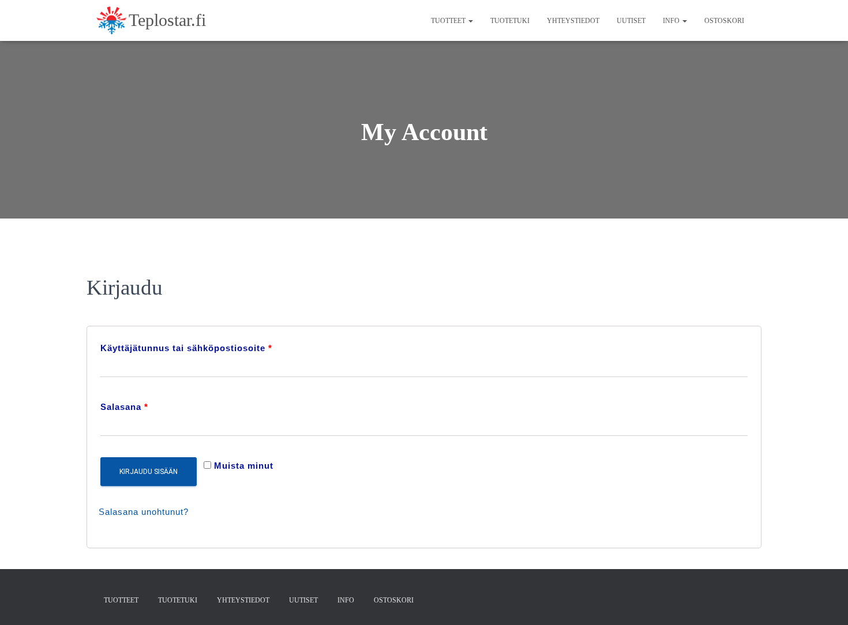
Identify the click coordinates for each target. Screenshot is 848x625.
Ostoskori (724, 21)
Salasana (124, 407)
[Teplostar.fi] (151, 20)
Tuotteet (449, 21)
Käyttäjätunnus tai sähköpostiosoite (186, 348)
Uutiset (631, 21)
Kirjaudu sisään (148, 472)
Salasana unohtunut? (144, 512)
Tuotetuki (510, 21)
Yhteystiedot (573, 21)
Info (672, 21)
